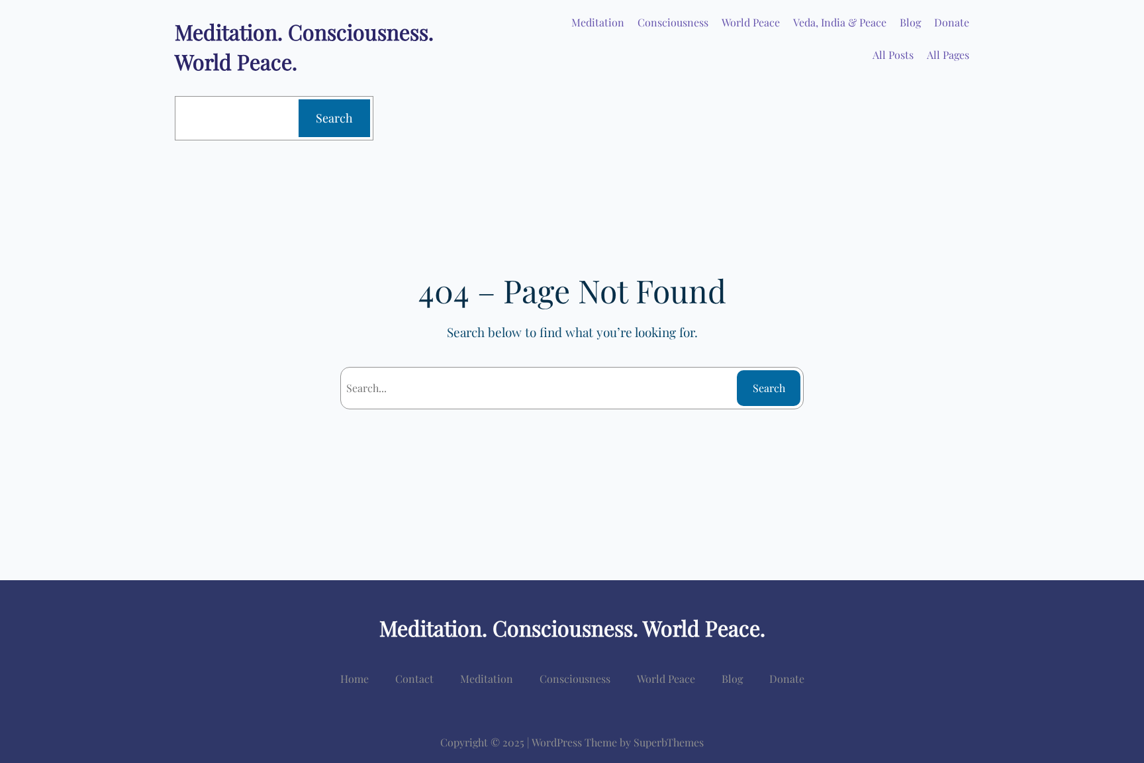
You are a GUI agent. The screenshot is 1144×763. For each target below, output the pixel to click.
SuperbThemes (669, 742)
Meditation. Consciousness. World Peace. (572, 627)
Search (334, 118)
